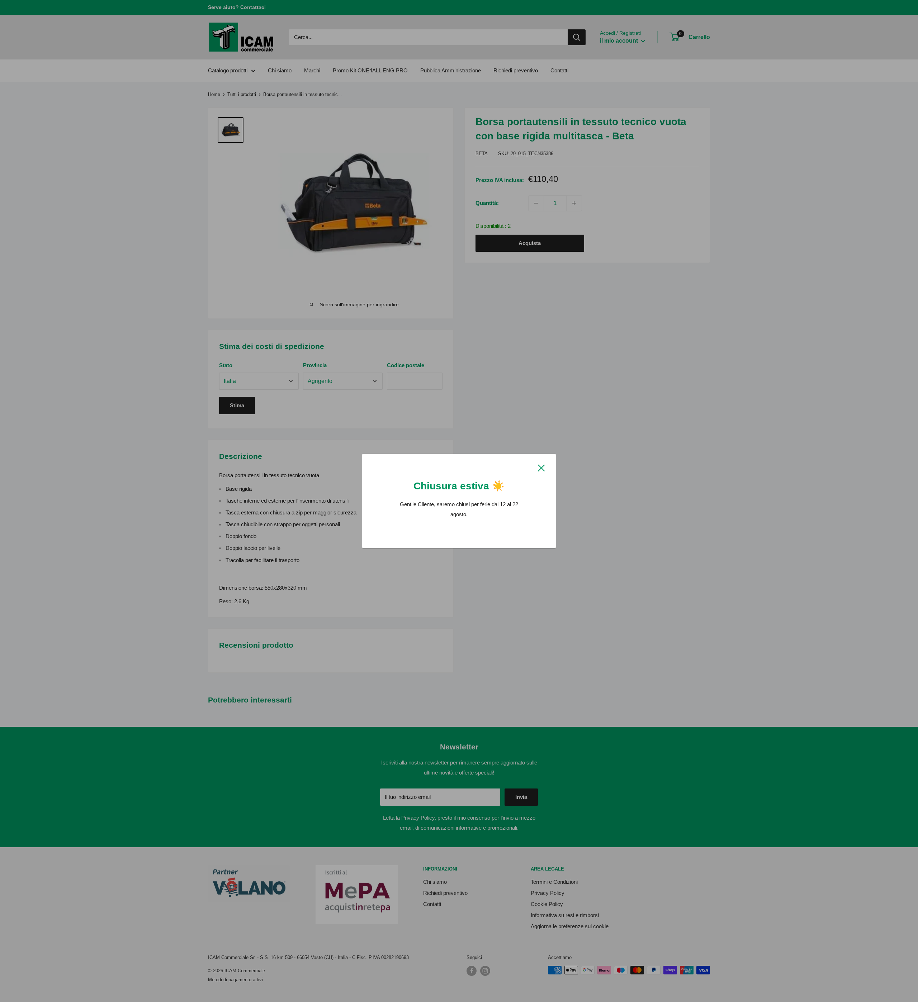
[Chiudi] (541, 467)
